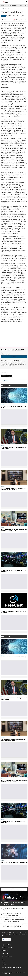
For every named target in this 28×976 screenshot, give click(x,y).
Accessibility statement (7, 956)
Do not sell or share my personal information (11, 967)
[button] (1, 2)
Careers (3, 959)
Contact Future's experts (7, 947)
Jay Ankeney (10, 15)
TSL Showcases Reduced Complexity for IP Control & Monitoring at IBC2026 (15, 925)
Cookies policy (5, 953)
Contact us (4, 961)
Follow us (17, 19)
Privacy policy (4, 950)
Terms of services (16, 360)
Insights (3, 8)
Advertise (4, 964)
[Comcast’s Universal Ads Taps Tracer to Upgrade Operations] (14, 898)
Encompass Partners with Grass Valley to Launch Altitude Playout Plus (14, 920)
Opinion (8, 8)
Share (4, 19)
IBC (21, 5)
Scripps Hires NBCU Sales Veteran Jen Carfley (13, 908)
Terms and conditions (6, 944)
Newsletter (24, 19)
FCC (26, 5)
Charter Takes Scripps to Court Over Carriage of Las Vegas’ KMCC (13, 914)
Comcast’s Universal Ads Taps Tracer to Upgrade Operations (14, 903)
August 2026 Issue (12, 5)
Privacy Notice (18, 361)
